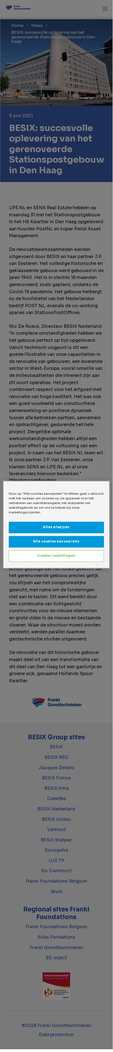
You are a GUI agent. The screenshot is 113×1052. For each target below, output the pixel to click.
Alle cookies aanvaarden (56, 542)
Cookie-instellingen (56, 556)
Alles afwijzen (56, 527)
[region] (56, 524)
